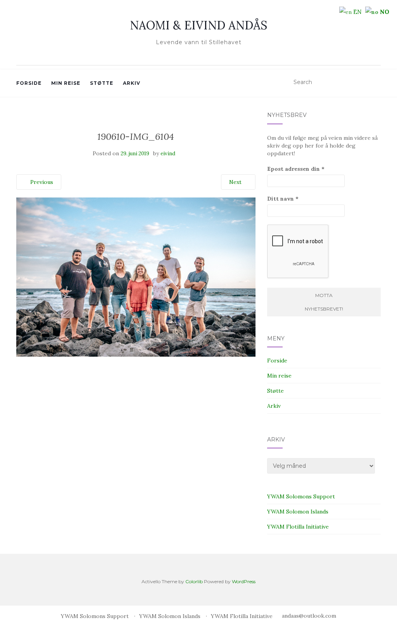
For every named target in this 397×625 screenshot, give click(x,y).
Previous (41, 182)
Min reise (65, 83)
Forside (28, 83)
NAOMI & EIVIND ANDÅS (198, 25)
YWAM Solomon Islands (297, 511)
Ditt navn (283, 198)
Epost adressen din (296, 168)
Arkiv (131, 83)
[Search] (376, 82)
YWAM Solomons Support (301, 496)
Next (236, 182)
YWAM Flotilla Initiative (298, 526)
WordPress (243, 581)
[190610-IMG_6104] (135, 276)
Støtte (101, 83)
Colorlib (194, 581)
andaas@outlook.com (309, 615)
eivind (168, 153)
